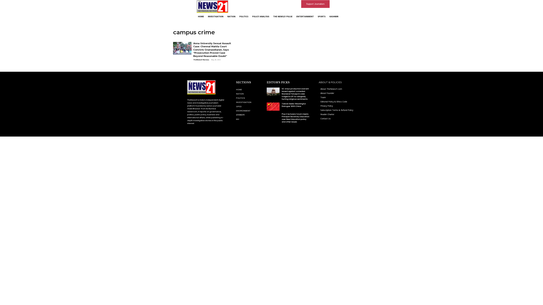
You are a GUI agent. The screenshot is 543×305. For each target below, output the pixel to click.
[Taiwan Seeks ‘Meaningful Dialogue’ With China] (273, 107)
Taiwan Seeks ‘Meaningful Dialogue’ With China (294, 105)
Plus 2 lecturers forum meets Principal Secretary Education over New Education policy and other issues (295, 118)
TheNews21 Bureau (201, 60)
